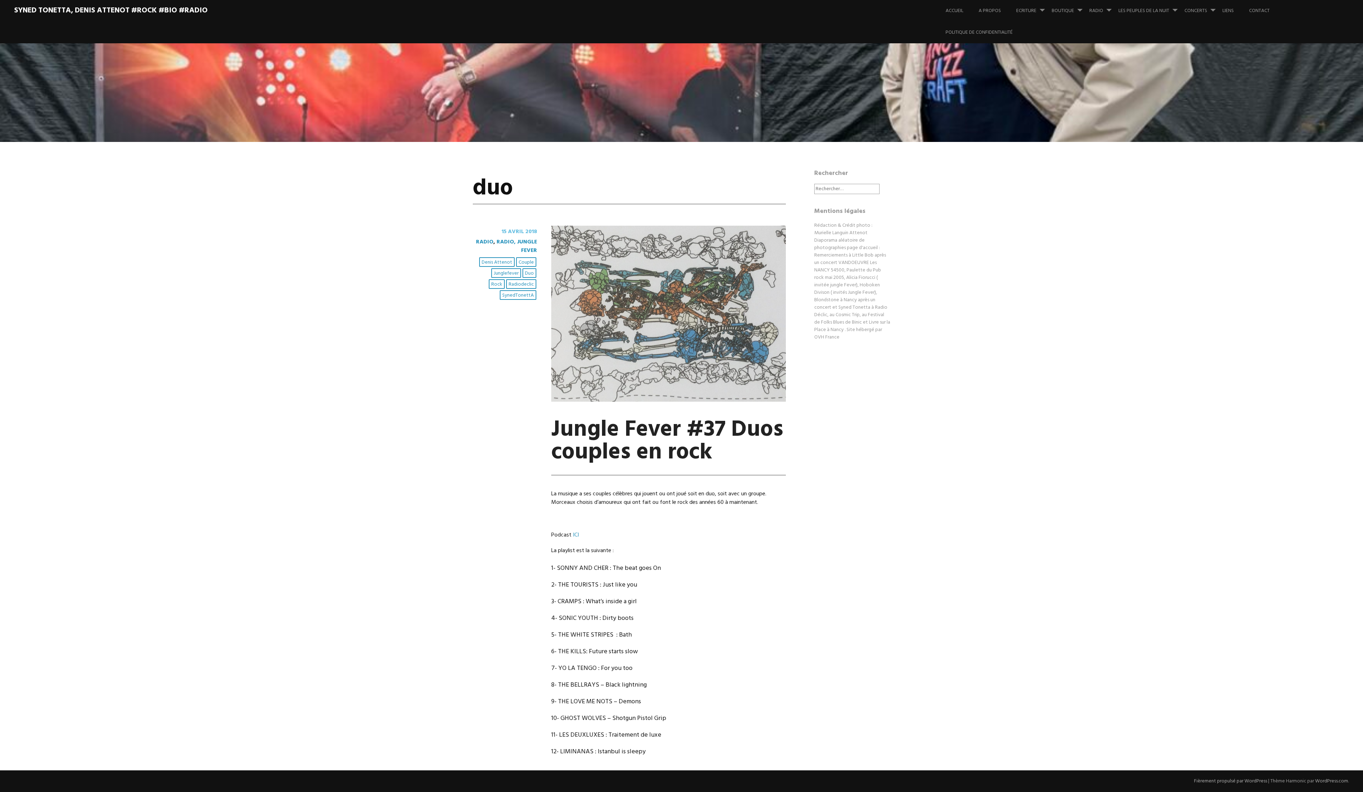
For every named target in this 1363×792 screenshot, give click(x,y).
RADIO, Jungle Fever (517, 246)
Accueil (954, 11)
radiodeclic (521, 284)
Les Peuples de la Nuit (1143, 11)
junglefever (506, 273)
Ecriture (1026, 11)
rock (496, 284)
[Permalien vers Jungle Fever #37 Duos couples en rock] (668, 400)
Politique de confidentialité (979, 32)
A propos (990, 11)
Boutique (1063, 11)
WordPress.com (1331, 781)
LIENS (1228, 11)
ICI (576, 535)
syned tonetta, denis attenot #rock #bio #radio (111, 10)
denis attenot (497, 262)
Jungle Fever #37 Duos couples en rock (667, 441)
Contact (1259, 11)
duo (529, 273)
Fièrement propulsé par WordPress (1230, 781)
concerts (1195, 11)
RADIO (1096, 11)
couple (526, 262)
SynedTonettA (518, 295)
